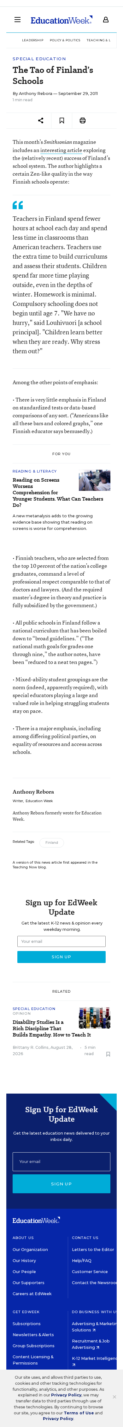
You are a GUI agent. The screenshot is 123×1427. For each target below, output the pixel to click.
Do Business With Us (95, 1312)
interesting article (61, 150)
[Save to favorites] (61, 120)
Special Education (39, 58)
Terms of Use (79, 1413)
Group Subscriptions (34, 1345)
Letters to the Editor (93, 1249)
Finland (51, 843)
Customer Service (90, 1271)
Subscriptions (27, 1323)
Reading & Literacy (35, 471)
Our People (24, 1271)
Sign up (61, 1183)
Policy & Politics (65, 40)
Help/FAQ (81, 1260)
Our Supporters (28, 1282)
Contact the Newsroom (96, 1282)
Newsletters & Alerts (33, 1334)
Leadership (33, 40)
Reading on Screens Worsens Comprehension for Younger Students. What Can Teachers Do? (58, 492)
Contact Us (85, 1238)
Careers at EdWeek (32, 1293)
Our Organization (30, 1249)
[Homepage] (61, 19)
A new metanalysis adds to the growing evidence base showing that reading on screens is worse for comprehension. (53, 522)
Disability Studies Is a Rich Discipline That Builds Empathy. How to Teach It (52, 1028)
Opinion (22, 1013)
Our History (24, 1260)
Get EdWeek (26, 1312)
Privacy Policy (66, 1395)
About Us (23, 1238)
